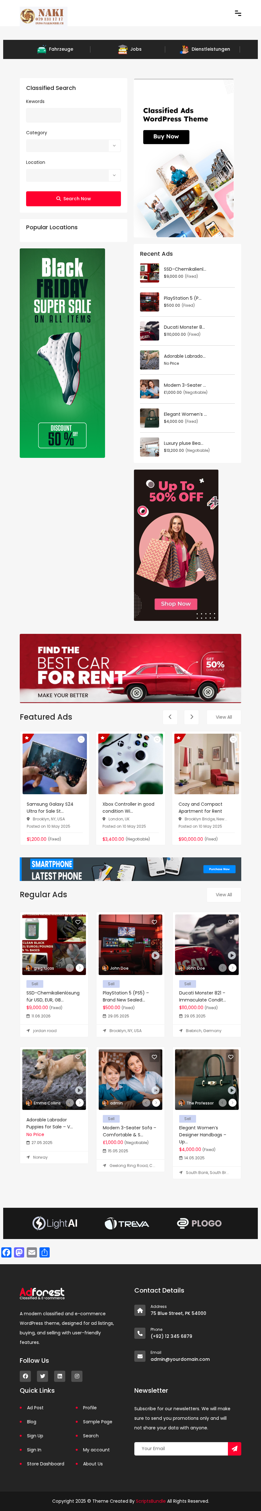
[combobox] (73, 145)
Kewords (35, 101)
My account (96, 1450)
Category (36, 132)
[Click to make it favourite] (81, 739)
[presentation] (170, 717)
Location (35, 162)
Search (91, 1436)
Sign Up (35, 1436)
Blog (31, 1422)
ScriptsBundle (151, 1501)
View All (224, 717)
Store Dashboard (45, 1464)
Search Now (77, 198)
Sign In (34, 1450)
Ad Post (35, 1408)
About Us (93, 1464)
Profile (90, 1408)
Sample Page (97, 1422)
